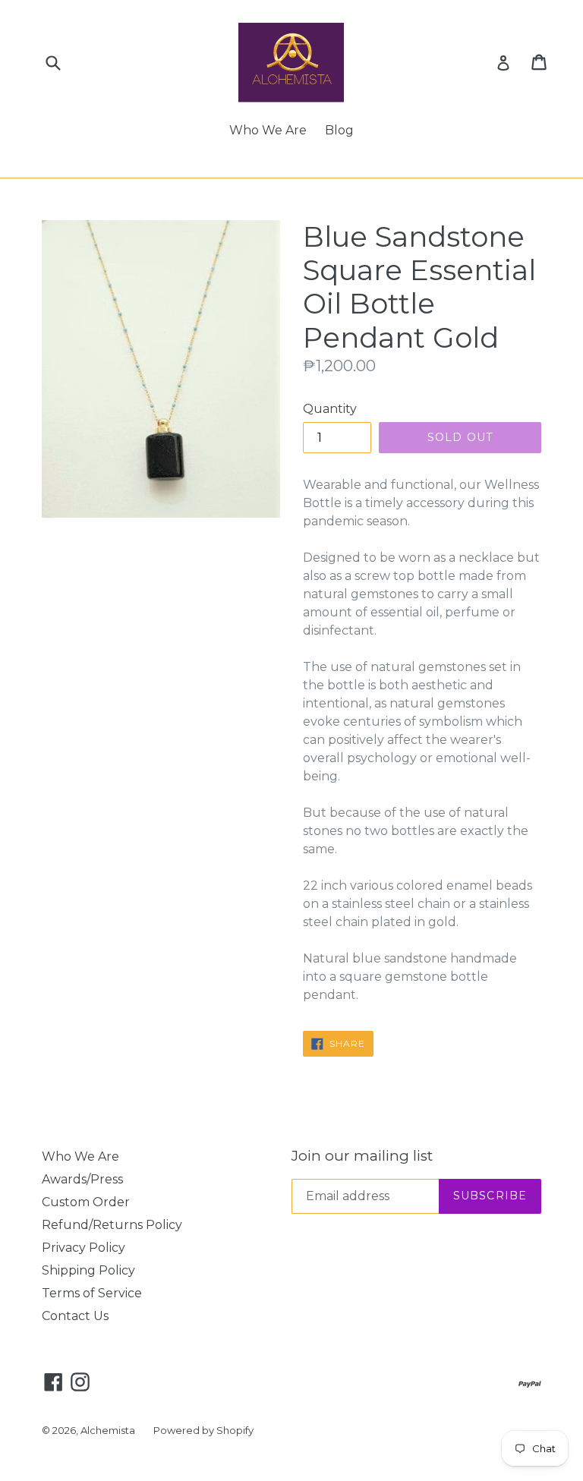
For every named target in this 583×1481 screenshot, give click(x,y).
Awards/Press (82, 1179)
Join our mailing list (362, 1156)
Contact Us (75, 1316)
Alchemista (107, 1430)
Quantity (330, 409)
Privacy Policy (83, 1247)
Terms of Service (92, 1293)
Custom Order (86, 1202)
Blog (339, 130)
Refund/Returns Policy (112, 1225)
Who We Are (268, 130)
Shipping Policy (88, 1270)
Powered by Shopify (203, 1430)
